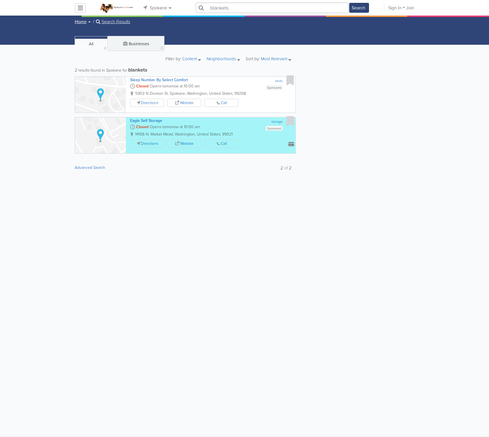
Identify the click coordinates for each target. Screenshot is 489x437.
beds (279, 80)
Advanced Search (90, 167)
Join (410, 8)
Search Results (116, 22)
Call (224, 103)
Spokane (158, 8)
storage (277, 121)
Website (187, 103)
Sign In (395, 8)
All (97, 46)
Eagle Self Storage (146, 121)
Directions (149, 103)
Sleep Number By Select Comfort (159, 80)
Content (190, 59)
